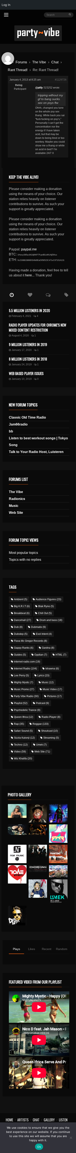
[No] (71, 1138)
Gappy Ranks (23, 647)
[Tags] (66, 295)
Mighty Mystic (23, 682)
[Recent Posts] (12, 295)
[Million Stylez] (17, 829)
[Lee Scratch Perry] (37, 813)
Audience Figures (48, 599)
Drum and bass (50, 620)
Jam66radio (18, 424)
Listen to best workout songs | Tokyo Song (38, 441)
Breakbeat (22, 613)
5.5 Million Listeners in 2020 (29, 310)
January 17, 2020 (22, 350)
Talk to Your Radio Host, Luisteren (36, 452)
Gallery (49, 1119)
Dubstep (20, 633)
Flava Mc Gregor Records (30, 640)
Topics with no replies (25, 559)
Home (9, 1119)
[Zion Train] (37, 829)
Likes (31, 949)
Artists (22, 1119)
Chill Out (45, 613)
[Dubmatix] (17, 915)
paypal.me (29, 249)
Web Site (16, 512)
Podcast (42, 703)
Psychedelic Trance (27, 710)
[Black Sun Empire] (58, 854)
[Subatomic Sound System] (58, 813)
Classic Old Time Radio (27, 417)
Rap (19, 723)
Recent (46, 949)
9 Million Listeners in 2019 (28, 344)
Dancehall (22, 620)
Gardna (48, 647)
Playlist (20, 703)
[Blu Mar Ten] (37, 851)
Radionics (17, 499)
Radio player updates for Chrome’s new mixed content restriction (37, 328)
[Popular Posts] (30, 295)
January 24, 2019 (22, 364)
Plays (16, 949)
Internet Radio (25, 668)
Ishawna (52, 668)
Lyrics (43, 675)
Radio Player (51, 717)
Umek (41, 744)
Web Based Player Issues (26, 373)
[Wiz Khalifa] (37, 888)
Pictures (54, 696)
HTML (61, 654)
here (28, 275)
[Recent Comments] (48, 295)
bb (11, 431)
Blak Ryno (46, 606)
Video (20, 751)
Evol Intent (44, 633)
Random (61, 949)
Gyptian (40, 654)
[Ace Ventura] (58, 871)
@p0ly (39, 87)
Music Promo (24, 689)
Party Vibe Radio (26, 696)
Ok (39, 1146)
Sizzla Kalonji (24, 737)
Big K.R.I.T (22, 606)
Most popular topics (23, 552)
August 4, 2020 (20, 335)
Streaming (51, 737)
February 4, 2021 (21, 316)
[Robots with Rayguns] (58, 833)
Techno (21, 744)
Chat (54, 62)
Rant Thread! (17, 70)
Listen (63, 1119)
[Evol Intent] (17, 874)
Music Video (52, 689)
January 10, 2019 (22, 378)
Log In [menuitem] (6, 5)
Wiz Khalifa (23, 758)
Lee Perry (21, 675)
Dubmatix (38, 627)
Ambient (20, 599)
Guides (20, 654)
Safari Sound (23, 730)
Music (13, 506)
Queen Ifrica (23, 717)
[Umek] (58, 891)
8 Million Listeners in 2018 (28, 359)
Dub (18, 627)
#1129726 (60, 79)
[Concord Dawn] (37, 868)
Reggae (41, 723)
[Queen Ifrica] (17, 811)
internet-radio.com (27, 661)
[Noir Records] (17, 854)
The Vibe (39, 62)
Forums (21, 62)
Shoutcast (49, 730)
